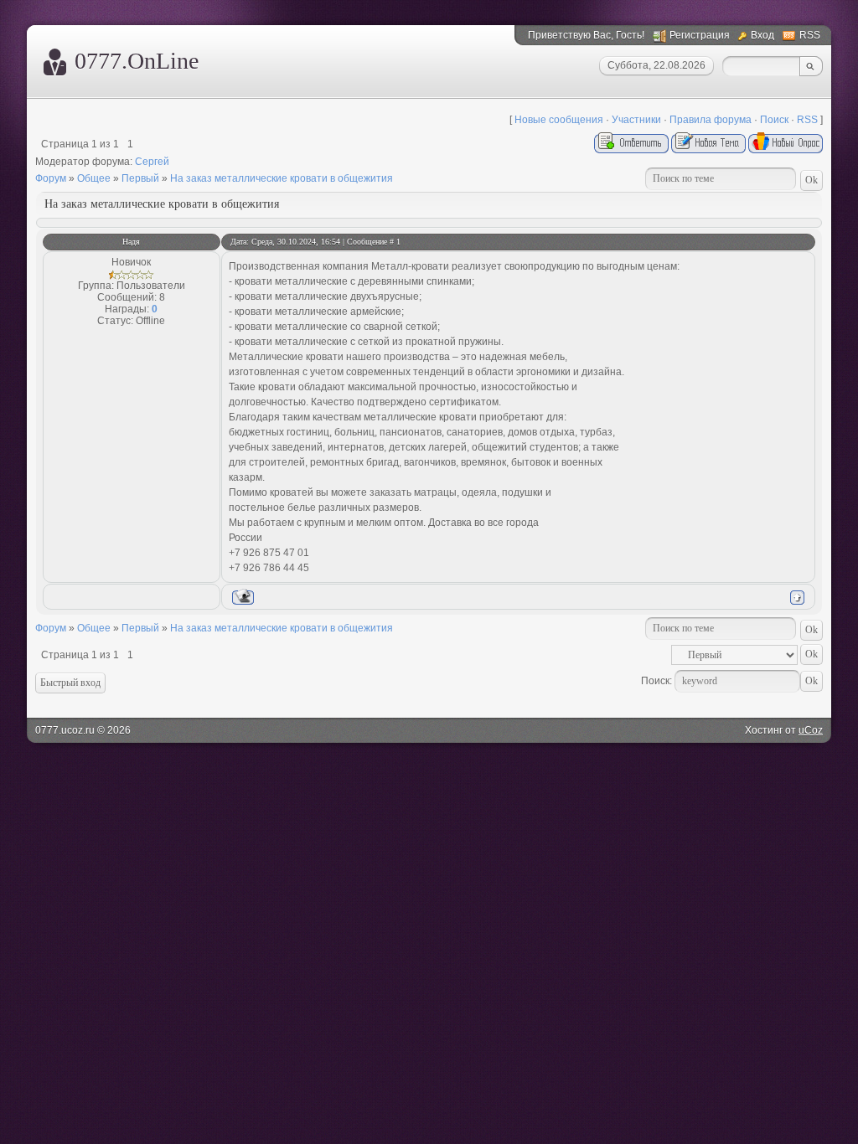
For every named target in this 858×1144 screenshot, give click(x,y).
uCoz (811, 730)
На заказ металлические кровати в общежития (281, 178)
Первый (140, 178)
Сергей (152, 161)
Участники (636, 120)
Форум (50, 178)
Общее (94, 178)
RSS (809, 35)
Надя (131, 241)
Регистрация (699, 35)
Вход (762, 35)
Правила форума (710, 120)
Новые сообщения (558, 120)
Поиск (774, 120)
